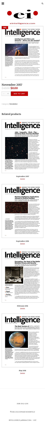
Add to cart (19, 94)
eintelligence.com (22, 23)
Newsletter (13, 104)
